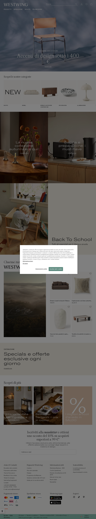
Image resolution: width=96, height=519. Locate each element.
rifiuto (39, 259)
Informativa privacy (28, 261)
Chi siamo (25, 263)
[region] (48, 259)
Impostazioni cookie (41, 269)
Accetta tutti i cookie (56, 269)
